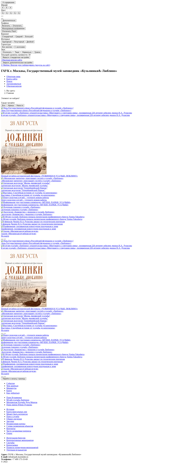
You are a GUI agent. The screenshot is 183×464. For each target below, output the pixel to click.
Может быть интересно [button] (17, 414)
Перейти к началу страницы (13, 379)
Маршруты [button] (11, 388)
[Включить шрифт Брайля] (2, 16)
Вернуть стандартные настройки (15, 57)
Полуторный (19, 42)
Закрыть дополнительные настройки (17, 63)
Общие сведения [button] (14, 419)
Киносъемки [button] (12, 445)
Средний (19, 37)
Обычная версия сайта (11, 60)
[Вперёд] (5, 239)
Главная (10, 93)
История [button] (10, 409)
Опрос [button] (9, 433)
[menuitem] (94, 76)
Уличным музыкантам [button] (16, 450)
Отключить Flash (9, 31)
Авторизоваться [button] (13, 84)
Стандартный (7, 37)
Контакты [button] (10, 428)
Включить (6, 26)
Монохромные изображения (13, 29)
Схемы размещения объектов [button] (19, 426)
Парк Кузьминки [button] (14, 397)
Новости (19, 105)
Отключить (17, 26)
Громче (37, 52)
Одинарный (6, 42)
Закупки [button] (10, 421)
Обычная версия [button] (13, 86)
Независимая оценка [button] (15, 424)
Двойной (30, 42)
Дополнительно (8, 21)
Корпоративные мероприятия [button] (19, 440)
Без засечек (7, 47)
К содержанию (8, 2)
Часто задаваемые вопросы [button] (18, 431)
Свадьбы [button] (10, 443)
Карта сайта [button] (11, 79)
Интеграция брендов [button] (15, 438)
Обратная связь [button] (13, 76)
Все (3, 105)
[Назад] (2, 239)
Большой (29, 37)
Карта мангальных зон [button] (16, 412)
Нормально (26, 52)
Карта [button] (9, 390)
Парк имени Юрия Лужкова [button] (19, 405)
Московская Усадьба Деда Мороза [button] (21, 402)
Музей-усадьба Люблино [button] (17, 400)
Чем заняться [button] (12, 386)
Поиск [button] (9, 81)
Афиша (11, 105)
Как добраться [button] (12, 393)
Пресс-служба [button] (12, 416)
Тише (16, 52)
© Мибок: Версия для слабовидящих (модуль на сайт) (25, 65)
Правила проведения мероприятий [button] (22, 447)
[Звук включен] (2, 18)
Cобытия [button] (10, 383)
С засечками (20, 47)
